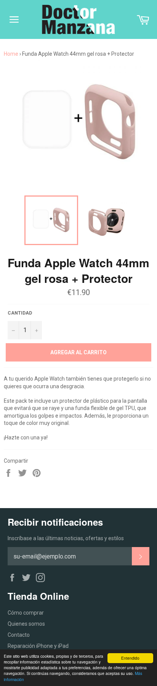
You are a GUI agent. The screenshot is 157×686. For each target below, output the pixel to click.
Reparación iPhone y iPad (38, 646)
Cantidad (20, 313)
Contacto (19, 635)
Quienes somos (26, 624)
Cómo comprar (26, 613)
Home (11, 54)
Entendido (130, 658)
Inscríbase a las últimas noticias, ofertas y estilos (66, 538)
